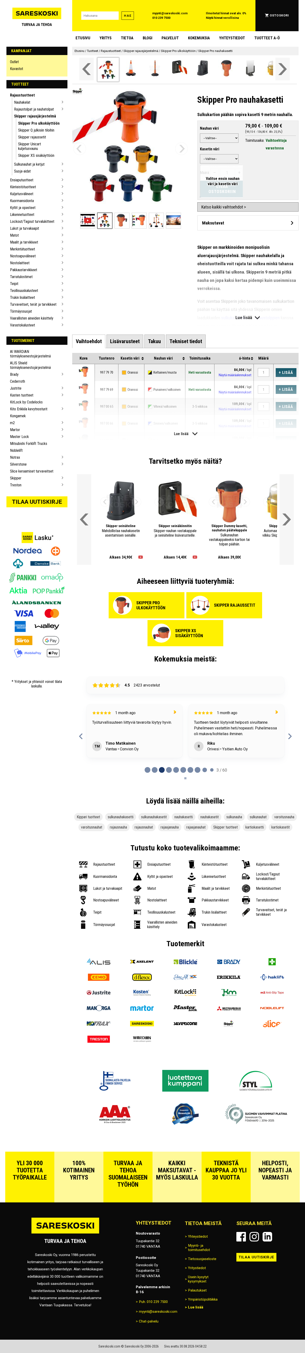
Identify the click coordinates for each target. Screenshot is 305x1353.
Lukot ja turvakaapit (24, 228)
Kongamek (18, 416)
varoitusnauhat (91, 827)
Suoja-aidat (22, 171)
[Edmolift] (185, 978)
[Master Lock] (185, 1009)
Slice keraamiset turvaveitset (31, 471)
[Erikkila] (228, 978)
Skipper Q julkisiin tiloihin (36, 130)
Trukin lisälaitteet (22, 297)
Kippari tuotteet (88, 817)
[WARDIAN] (142, 1040)
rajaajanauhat (196, 827)
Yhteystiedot (232, 38)
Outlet (14, 62)
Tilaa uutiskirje (37, 501)
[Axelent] (142, 962)
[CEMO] (98, 978)
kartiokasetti (254, 827)
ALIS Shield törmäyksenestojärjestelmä (30, 365)
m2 (12, 423)
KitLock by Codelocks (26, 402)
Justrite (15, 388)
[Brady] (228, 962)
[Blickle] (185, 962)
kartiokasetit (280, 827)
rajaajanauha (170, 827)
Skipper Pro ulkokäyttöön (39, 123)
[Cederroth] (272, 962)
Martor (15, 429)
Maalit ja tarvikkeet (24, 242)
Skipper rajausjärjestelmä (35, 116)
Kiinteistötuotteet (23, 187)
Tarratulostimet (21, 277)
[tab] (88, 341)
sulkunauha (234, 817)
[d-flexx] (142, 978)
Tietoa (127, 38)
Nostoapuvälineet (23, 256)
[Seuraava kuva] (181, 148)
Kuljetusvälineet (21, 194)
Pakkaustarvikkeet (23, 270)
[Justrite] (98, 993)
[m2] (272, 993)
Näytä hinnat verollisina (222, 18)
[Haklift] (272, 978)
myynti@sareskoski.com (170, 13)
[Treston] (98, 1040)
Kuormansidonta (22, 200)
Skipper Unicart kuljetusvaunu (29, 146)
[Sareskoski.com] (65, 1233)
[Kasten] (142, 993)
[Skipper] (228, 1024)
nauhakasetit (209, 817)
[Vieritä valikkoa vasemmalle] (86, 69)
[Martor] (142, 1009)
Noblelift (16, 450)
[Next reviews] (289, 736)
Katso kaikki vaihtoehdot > (223, 206)
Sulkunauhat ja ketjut (29, 164)
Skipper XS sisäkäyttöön (36, 155)
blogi (147, 38)
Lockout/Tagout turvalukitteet (32, 221)
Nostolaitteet (20, 263)
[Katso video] (140, 557)
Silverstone (18, 464)
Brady (14, 374)
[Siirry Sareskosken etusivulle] (36, 15)
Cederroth (17, 381)
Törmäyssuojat (21, 311)
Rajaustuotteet (22, 95)
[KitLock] (185, 993)
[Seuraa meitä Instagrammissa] (254, 1236)
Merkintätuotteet (22, 249)
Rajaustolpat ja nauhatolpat (34, 109)
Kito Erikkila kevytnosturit (28, 409)
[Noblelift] (272, 1009)
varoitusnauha (284, 817)
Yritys (106, 38)
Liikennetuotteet (22, 214)
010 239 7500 (161, 18)
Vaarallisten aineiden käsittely (31, 318)
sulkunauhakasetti (120, 817)
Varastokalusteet (22, 325)
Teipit (14, 283)
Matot (14, 235)
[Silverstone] (185, 1024)
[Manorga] (98, 1009)
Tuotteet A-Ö (267, 38)
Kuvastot (16, 68)
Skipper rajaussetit (32, 137)
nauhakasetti (183, 817)
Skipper (15, 478)
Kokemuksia (199, 38)
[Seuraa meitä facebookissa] (241, 1236)
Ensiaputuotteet (21, 180)
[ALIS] (98, 962)
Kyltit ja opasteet (23, 207)
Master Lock (19, 436)
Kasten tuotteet (21, 395)
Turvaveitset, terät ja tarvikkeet (33, 304)
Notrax (15, 457)
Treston (15, 485)
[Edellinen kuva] (79, 148)
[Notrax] (98, 1024)
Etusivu (83, 38)
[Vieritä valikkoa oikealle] (282, 69)
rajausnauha (118, 827)
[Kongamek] (228, 993)
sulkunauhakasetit (154, 817)
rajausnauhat (144, 827)
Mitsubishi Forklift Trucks (28, 443)
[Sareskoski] (142, 1024)
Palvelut (170, 38)
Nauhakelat (22, 102)
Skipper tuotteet (225, 827)
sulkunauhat (258, 817)
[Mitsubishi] (228, 1009)
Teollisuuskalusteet (24, 290)
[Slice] (272, 1024)
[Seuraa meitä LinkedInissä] (267, 1236)
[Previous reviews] (80, 736)
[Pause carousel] (185, 778)
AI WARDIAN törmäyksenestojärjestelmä (30, 353)
